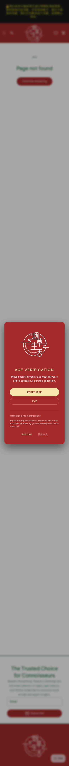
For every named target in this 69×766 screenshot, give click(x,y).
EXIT (34, 401)
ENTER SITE (34, 392)
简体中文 (43, 434)
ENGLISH (26, 434)
